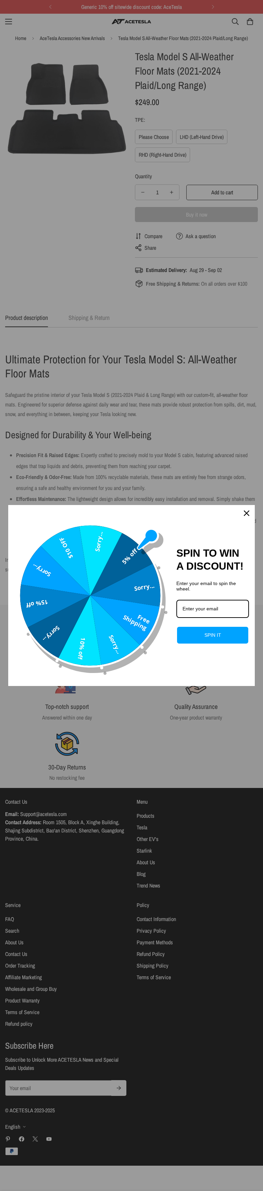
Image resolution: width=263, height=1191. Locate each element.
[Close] (246, 513)
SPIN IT (212, 635)
